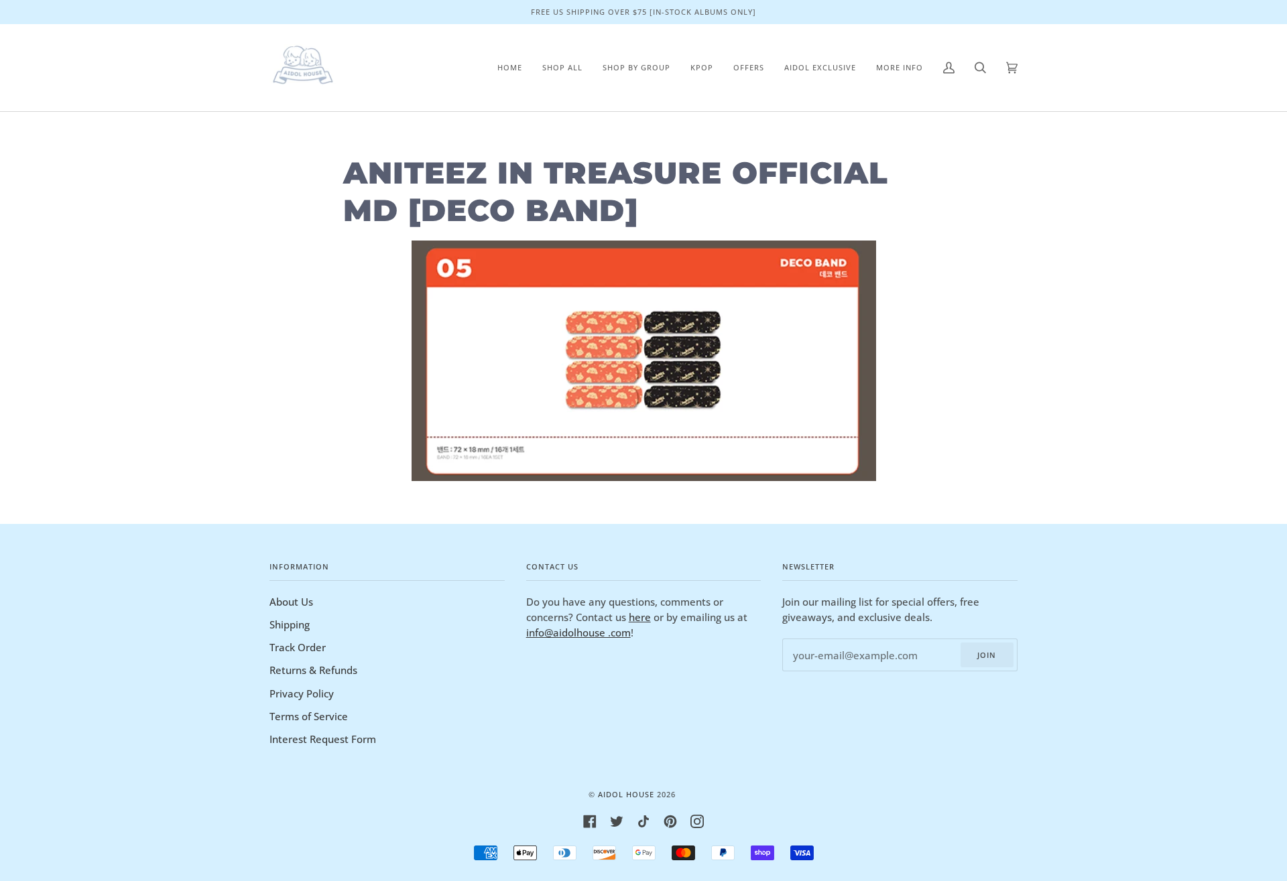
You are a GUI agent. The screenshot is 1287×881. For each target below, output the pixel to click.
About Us (291, 601)
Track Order (297, 647)
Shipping (289, 624)
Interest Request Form (322, 739)
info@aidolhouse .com (578, 632)
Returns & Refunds (313, 670)
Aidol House (626, 794)
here (640, 617)
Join (986, 655)
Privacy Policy (301, 693)
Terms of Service (308, 716)
